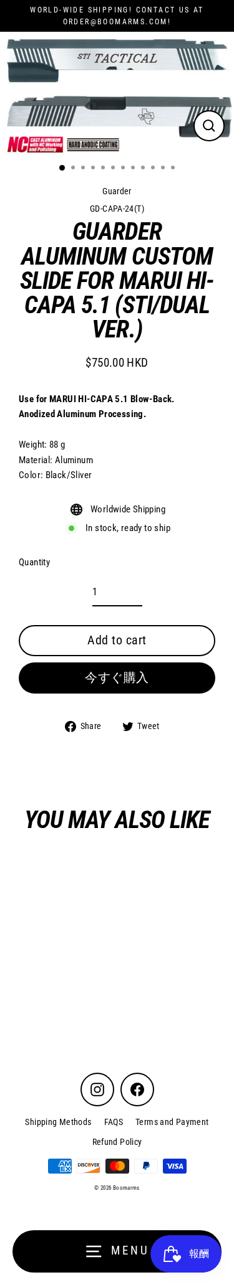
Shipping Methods (58, 1122)
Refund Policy (117, 1142)
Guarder (117, 191)
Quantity (34, 562)
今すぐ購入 (117, 677)
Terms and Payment (172, 1122)
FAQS (114, 1122)
